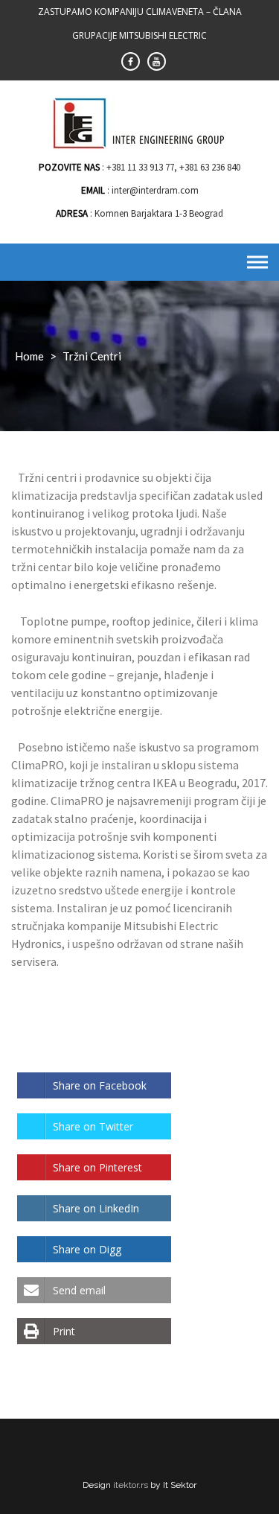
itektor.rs (130, 1485)
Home (29, 356)
